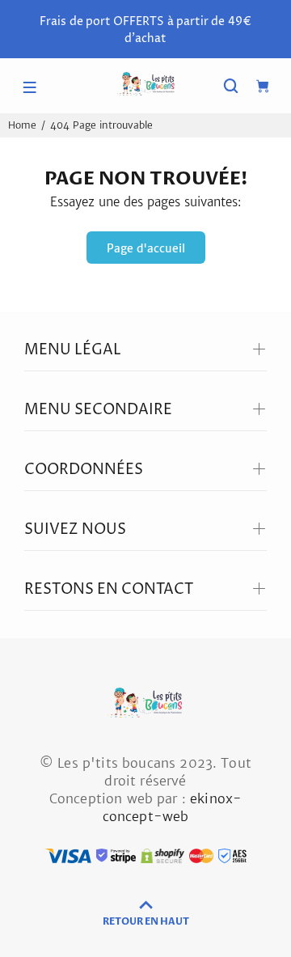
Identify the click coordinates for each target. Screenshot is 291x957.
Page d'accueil (146, 248)
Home (22, 125)
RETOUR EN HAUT (146, 921)
